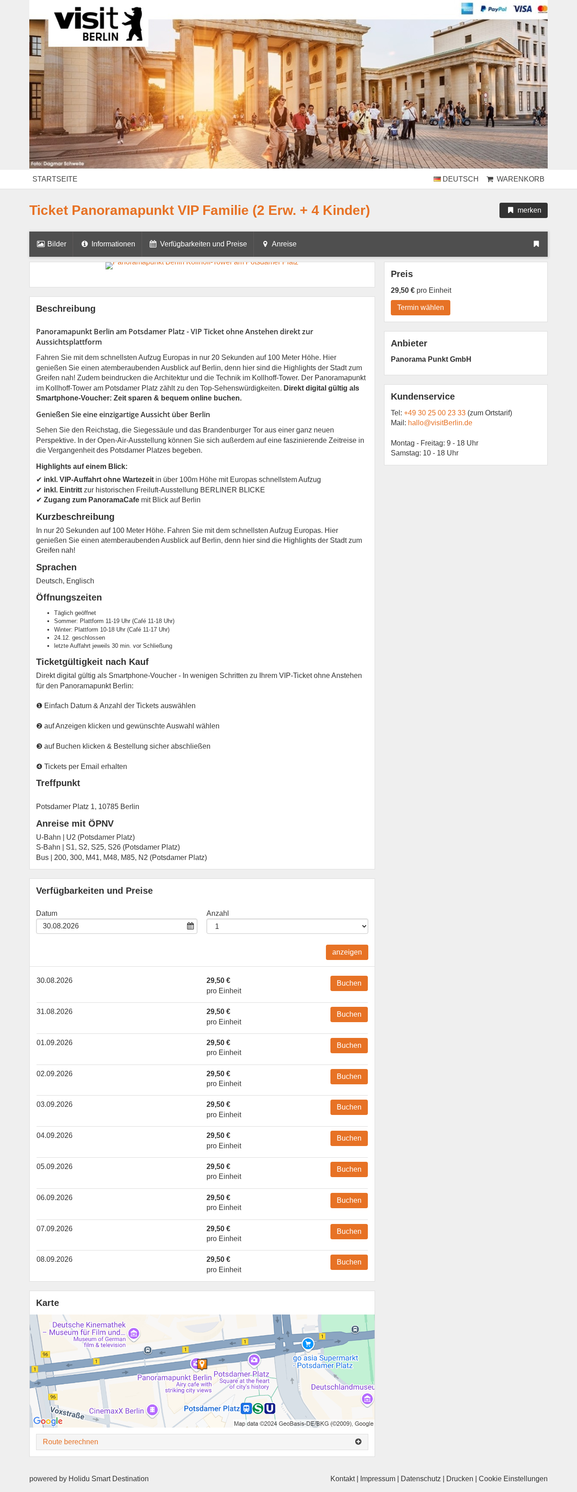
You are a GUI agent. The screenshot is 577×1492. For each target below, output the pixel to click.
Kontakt (342, 1479)
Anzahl (217, 913)
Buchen (349, 983)
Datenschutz (421, 1479)
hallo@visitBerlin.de (440, 423)
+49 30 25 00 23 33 (435, 413)
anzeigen (347, 952)
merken (528, 210)
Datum (46, 913)
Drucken (459, 1479)
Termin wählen (420, 307)
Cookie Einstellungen (513, 1479)
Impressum (377, 1479)
